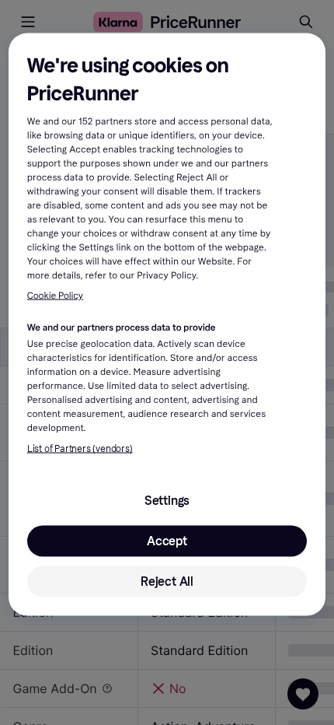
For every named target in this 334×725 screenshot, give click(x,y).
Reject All (167, 581)
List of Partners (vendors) (80, 448)
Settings (167, 500)
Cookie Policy (55, 295)
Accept (167, 541)
